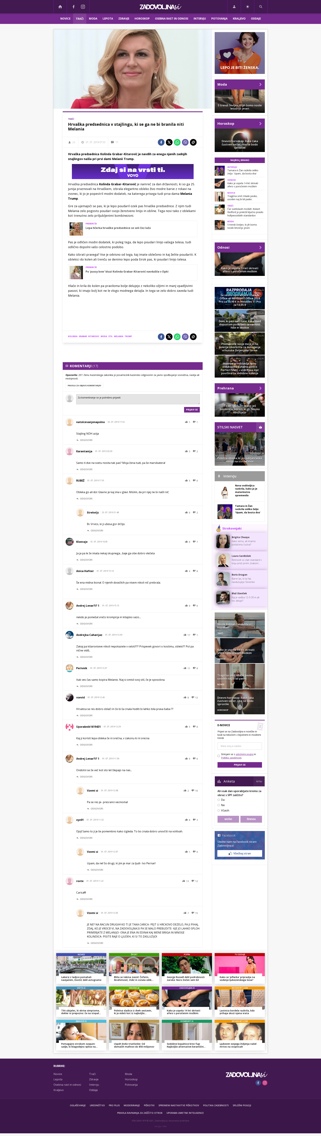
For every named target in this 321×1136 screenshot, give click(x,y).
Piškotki (149, 1105)
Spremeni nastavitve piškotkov (178, 1105)
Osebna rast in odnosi (171, 18)
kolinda (72, 336)
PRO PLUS (114, 1105)
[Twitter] (169, 142)
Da (223, 800)
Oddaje (256, 18)
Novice (65, 18)
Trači (80, 19)
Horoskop (142, 18)
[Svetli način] (247, 6)
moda (104, 336)
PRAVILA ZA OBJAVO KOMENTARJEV (84, 385)
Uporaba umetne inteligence (185, 1112)
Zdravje (123, 18)
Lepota (108, 18)
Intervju (200, 18)
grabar (83, 336)
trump (128, 336)
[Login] (234, 6)
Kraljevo (239, 18)
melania (118, 336)
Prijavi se (192, 409)
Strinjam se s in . (238, 756)
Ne (223, 805)
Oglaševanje (78, 1105)
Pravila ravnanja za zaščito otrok (140, 1112)
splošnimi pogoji (244, 754)
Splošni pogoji (242, 1105)
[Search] (260, 6)
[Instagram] (83, 6)
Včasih (225, 810)
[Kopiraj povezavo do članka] (193, 142)
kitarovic (93, 336)
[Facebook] (73, 6)
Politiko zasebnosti (231, 757)
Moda (93, 18)
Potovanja (219, 18)
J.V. (74, 142)
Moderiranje (132, 1105)
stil (110, 336)
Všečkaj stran (242, 853)
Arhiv (259, 781)
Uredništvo (97, 1105)
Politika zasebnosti (216, 1105)
